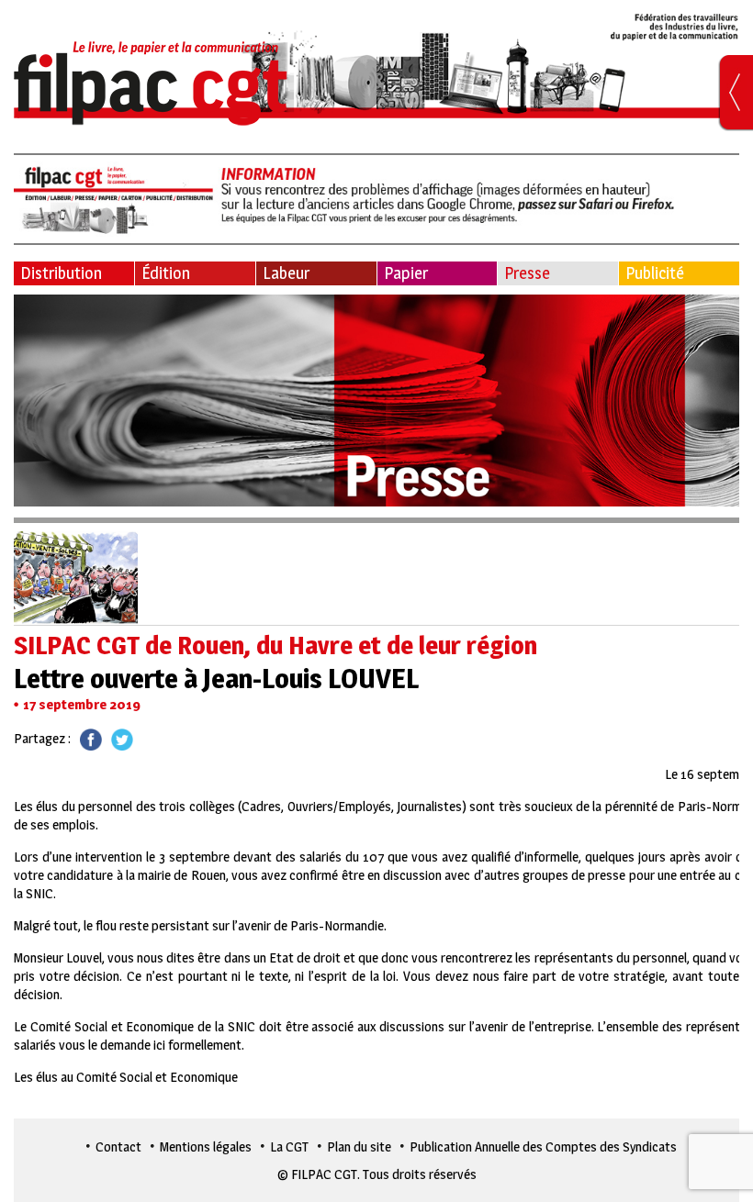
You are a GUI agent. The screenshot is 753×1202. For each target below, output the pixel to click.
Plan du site (359, 1146)
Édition (165, 273)
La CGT (289, 1146)
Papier (406, 273)
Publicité (654, 273)
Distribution (61, 273)
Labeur (286, 273)
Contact (118, 1146)
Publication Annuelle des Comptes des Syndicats (543, 1146)
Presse (527, 273)
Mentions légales (206, 1146)
